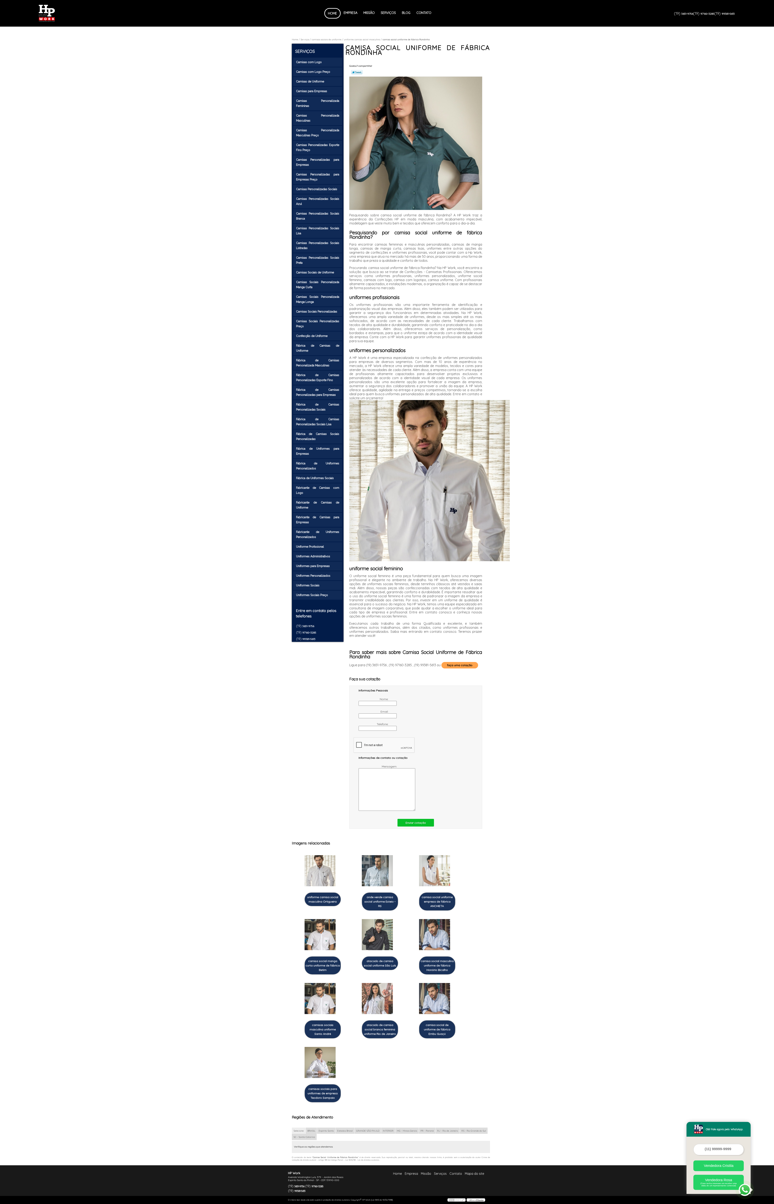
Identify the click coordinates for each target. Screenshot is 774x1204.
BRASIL (311, 1130)
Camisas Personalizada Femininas (317, 103)
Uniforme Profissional (310, 546)
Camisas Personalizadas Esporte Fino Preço (317, 147)
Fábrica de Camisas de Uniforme (317, 348)
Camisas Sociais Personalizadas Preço (317, 324)
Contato (423, 13)
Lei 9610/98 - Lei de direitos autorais (362, 1160)
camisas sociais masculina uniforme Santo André (323, 1029)
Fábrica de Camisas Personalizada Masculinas (317, 363)
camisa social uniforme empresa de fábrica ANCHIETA (437, 901)
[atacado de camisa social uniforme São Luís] (377, 934)
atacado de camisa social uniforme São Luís (380, 963)
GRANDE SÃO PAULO (367, 1130)
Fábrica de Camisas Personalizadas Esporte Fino (317, 377)
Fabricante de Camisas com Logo (317, 490)
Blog (406, 13)
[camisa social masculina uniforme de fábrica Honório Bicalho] (434, 934)
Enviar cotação (416, 823)
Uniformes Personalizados (313, 575)
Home (332, 13)
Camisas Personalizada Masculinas (317, 118)
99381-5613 (728, 13)
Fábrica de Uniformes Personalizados (317, 466)
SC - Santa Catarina (304, 1136)
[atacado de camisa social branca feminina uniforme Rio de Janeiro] (377, 998)
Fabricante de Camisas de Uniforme (317, 505)
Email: (385, 711)
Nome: (384, 699)
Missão (369, 13)
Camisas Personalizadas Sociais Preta (317, 260)
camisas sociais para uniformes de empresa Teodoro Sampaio (323, 1093)
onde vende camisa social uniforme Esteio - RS (379, 901)
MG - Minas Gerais (407, 1130)
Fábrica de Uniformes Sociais (315, 478)
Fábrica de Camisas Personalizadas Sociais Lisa (317, 422)
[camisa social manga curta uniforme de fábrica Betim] (320, 934)
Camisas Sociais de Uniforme (315, 272)
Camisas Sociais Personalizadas (316, 311)
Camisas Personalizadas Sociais (316, 189)
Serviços (388, 13)
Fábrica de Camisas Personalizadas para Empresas (317, 392)
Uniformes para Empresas (313, 566)
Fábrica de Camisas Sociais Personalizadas (317, 436)
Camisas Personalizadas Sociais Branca (317, 216)
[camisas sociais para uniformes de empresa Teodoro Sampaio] (320, 1062)
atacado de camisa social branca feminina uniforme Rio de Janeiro (380, 1029)
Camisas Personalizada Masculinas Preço (317, 133)
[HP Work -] (62, 13)
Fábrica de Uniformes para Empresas (317, 451)
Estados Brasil (345, 1130)
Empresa (350, 13)
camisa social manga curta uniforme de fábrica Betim (323, 965)
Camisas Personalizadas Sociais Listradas (317, 245)
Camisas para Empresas (311, 91)
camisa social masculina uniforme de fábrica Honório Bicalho (437, 965)
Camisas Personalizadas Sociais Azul (317, 201)
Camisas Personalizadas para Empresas (317, 162)
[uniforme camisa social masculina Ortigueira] (320, 870)
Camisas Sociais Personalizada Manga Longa (317, 299)
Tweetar (356, 72)
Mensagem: (390, 766)
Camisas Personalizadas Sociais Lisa (317, 231)
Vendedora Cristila (718, 1166)
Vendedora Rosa (718, 1182)
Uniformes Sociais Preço (312, 595)
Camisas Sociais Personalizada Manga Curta (317, 284)
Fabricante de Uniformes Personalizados (317, 534)
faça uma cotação (459, 665)
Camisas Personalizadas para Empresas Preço (317, 177)
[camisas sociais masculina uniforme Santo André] (320, 998)
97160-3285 (707, 13)
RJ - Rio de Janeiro (447, 1130)
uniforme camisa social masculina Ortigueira (322, 899)
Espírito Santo (326, 1130)
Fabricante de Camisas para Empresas (317, 520)
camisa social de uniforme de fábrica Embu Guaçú (437, 1029)
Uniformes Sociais (307, 585)
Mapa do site (474, 1174)
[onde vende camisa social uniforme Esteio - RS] (377, 870)
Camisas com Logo (309, 62)
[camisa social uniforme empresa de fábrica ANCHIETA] (434, 870)
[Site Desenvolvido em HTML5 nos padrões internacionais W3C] (456, 1200)
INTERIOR (388, 1130)
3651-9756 (687, 13)
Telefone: (383, 724)
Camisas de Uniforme (310, 81)
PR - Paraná (427, 1130)
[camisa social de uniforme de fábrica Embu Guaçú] (434, 998)
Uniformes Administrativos (313, 556)
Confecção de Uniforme (312, 336)
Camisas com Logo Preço (313, 71)
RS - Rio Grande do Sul (473, 1130)
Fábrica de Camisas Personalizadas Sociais (317, 407)
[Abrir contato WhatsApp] (745, 1190)
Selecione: (298, 1130)
